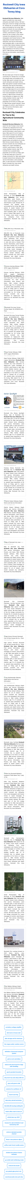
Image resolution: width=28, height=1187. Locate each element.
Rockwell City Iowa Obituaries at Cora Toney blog (14, 8)
